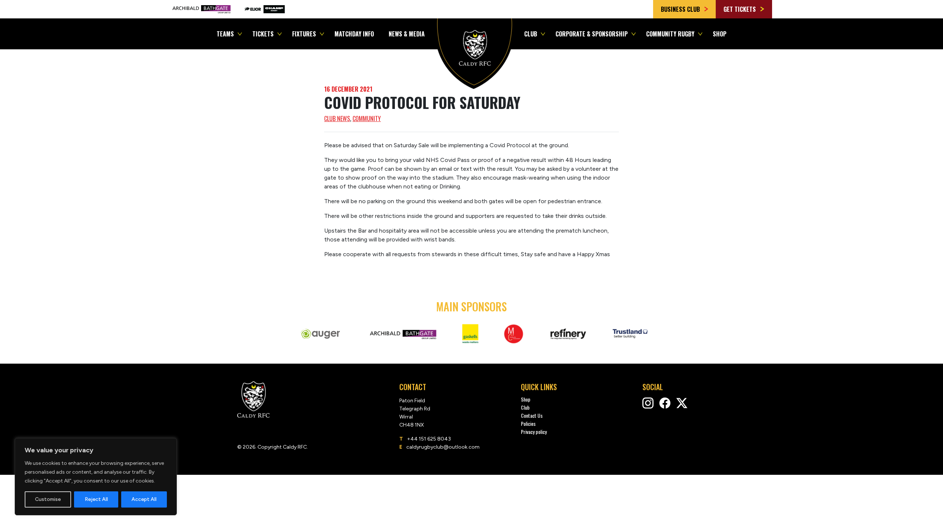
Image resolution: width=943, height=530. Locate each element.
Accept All (144, 499)
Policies (528, 423)
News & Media (407, 33)
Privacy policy (534, 431)
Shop (719, 33)
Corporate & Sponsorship (591, 33)
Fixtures (304, 33)
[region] (96, 476)
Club (530, 33)
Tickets (263, 33)
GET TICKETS (740, 9)
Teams (225, 33)
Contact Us (532, 415)
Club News (337, 118)
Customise (48, 499)
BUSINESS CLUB (681, 9)
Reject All (96, 499)
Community (367, 118)
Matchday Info (354, 33)
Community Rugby (670, 33)
